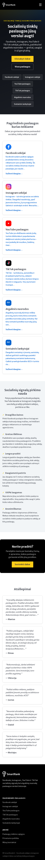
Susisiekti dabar (22, 564)
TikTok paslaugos (22, 90)
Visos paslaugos (22, 67)
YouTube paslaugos (22, 84)
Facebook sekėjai (12, 77)
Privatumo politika (10, 838)
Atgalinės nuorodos (22, 97)
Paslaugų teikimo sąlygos (13, 834)
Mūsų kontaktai (9, 842)
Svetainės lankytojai (22, 104)
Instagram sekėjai (32, 77)
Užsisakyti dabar (22, 59)
